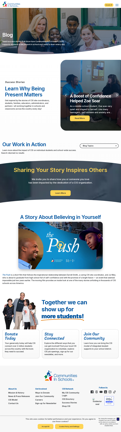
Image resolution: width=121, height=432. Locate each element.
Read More (80, 118)
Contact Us (13, 403)
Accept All (45, 426)
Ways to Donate (42, 393)
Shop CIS (66, 406)
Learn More (60, 193)
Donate (108, 5)
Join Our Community (44, 396)
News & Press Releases (19, 396)
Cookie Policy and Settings (69, 426)
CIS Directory (68, 399)
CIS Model (12, 400)
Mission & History (16, 393)
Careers (39, 400)
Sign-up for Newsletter (45, 403)
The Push (6, 275)
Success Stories (69, 403)
